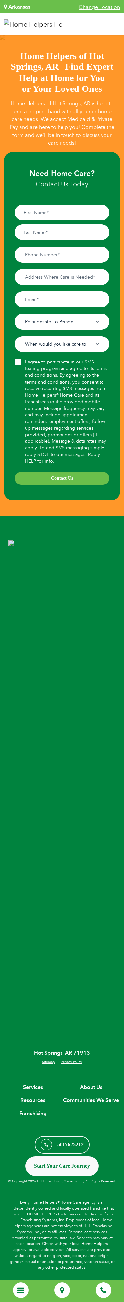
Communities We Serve (91, 1100)
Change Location (99, 7)
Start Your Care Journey (62, 1166)
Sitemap (48, 1061)
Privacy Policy (71, 1061)
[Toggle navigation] (114, 24)
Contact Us (62, 478)
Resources (33, 1100)
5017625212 (70, 1144)
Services (33, 1087)
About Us (91, 1087)
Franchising (33, 1113)
